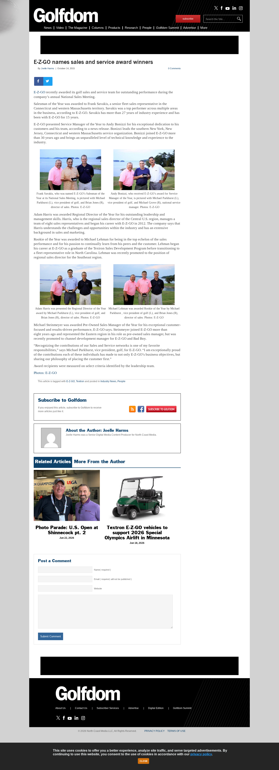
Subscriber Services (108, 708)
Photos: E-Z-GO (45, 373)
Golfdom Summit (182, 708)
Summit (167, 27)
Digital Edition (156, 708)
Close (143, 761)
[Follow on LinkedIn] (233, 9)
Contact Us (81, 708)
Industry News (108, 381)
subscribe (188, 18)
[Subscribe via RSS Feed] (132, 409)
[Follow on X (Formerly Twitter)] (215, 9)
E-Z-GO (39, 92)
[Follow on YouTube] (226, 9)
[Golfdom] (88, 702)
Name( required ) (102, 570)
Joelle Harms (47, 68)
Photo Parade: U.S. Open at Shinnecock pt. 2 (67, 530)
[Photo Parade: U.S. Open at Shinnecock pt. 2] (67, 495)
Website (98, 588)
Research (131, 27)
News (48, 27)
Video (60, 27)
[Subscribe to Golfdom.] (161, 409)
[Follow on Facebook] (221, 9)
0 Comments (174, 68)
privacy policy (201, 754)
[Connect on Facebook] (141, 409)
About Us (60, 708)
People (147, 27)
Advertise (189, 27)
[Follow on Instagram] (240, 9)
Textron (80, 381)
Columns (98, 27)
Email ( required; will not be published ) (113, 579)
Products (114, 27)
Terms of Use (176, 731)
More (203, 27)
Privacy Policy (154, 731)
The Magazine (77, 27)
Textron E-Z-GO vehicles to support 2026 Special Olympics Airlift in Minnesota (137, 533)
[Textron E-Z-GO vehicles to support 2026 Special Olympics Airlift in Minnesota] (137, 495)
